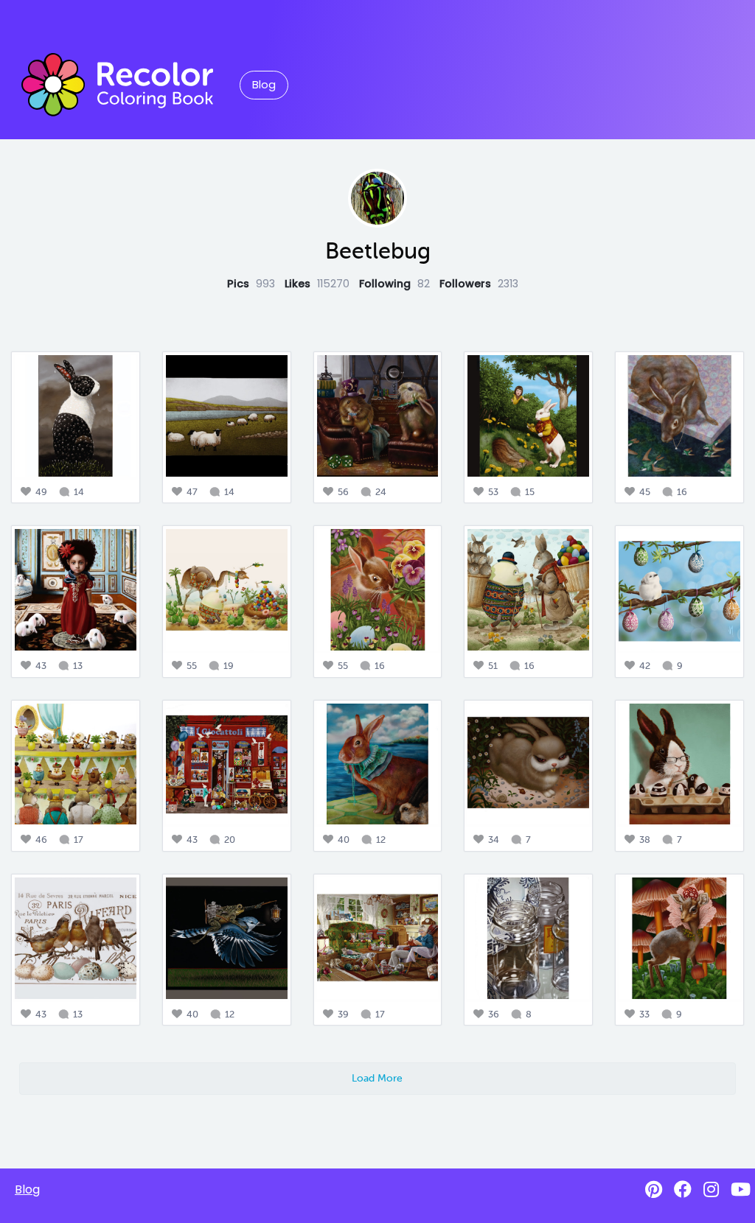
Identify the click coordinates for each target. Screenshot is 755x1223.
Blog (264, 84)
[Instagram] (711, 1189)
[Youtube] (741, 1189)
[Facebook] (683, 1189)
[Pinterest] (653, 1189)
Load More (377, 1078)
